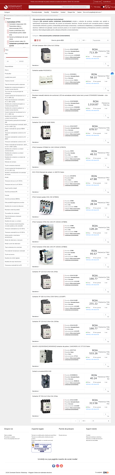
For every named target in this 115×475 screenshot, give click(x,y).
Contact (63, 12)
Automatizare (10, 15)
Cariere (79, 12)
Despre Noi (71, 12)
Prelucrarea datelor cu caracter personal (42, 440)
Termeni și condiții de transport (94, 439)
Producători (54, 12)
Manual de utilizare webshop (93, 437)
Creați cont (98, 2)
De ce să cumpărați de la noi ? (92, 12)
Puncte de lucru (63, 435)
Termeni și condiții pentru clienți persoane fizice (44, 435)
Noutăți (46, 12)
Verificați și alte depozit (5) (92, 58)
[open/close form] (112, 73)
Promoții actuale (37, 12)
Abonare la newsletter (92, 440)
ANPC (33, 442)
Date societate (8, 435)
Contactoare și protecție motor (23, 15)
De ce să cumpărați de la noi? (11, 439)
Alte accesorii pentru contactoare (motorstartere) (45, 15)
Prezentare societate (9, 437)
